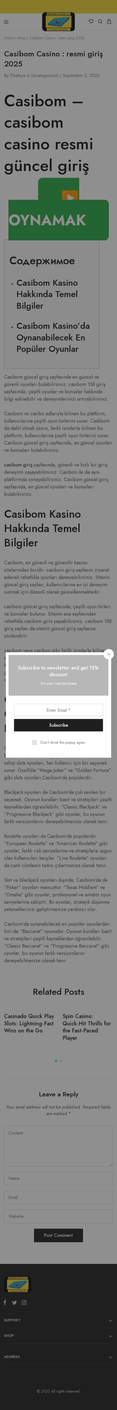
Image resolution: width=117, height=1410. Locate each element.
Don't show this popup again (63, 742)
